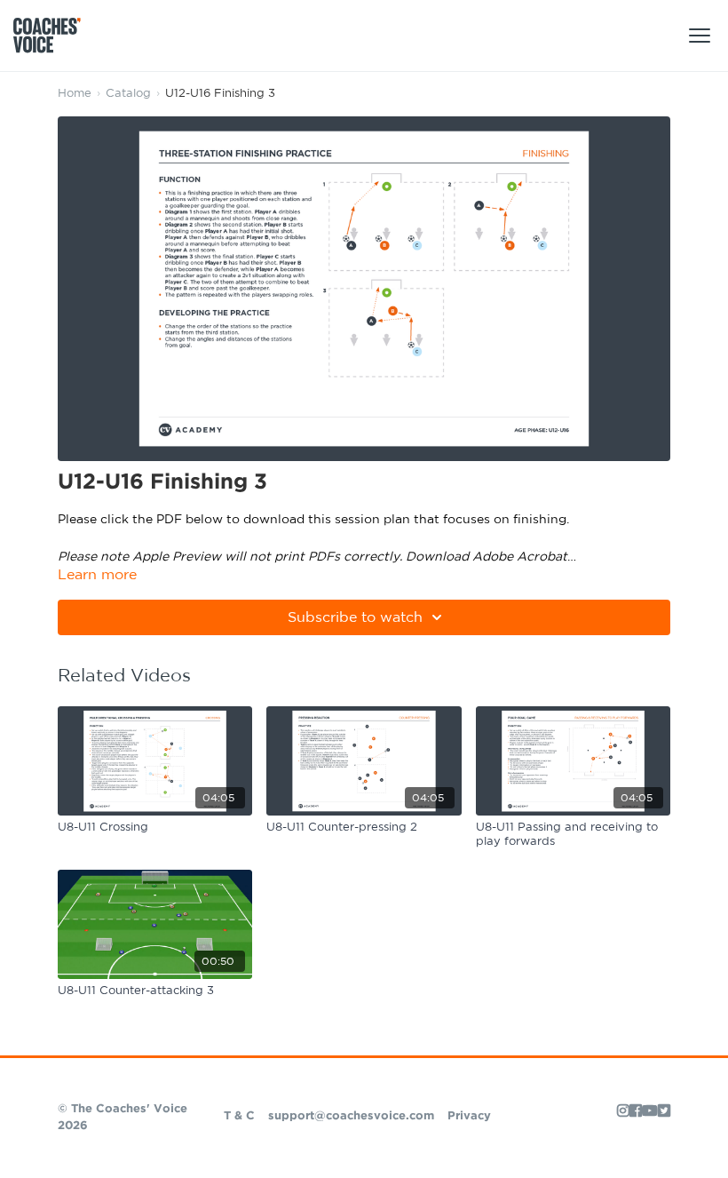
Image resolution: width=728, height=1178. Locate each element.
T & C (239, 1116)
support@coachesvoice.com (351, 1116)
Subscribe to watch (355, 617)
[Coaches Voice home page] (53, 35)
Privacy (469, 1116)
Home (74, 93)
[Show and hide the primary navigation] (699, 35)
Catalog (128, 93)
